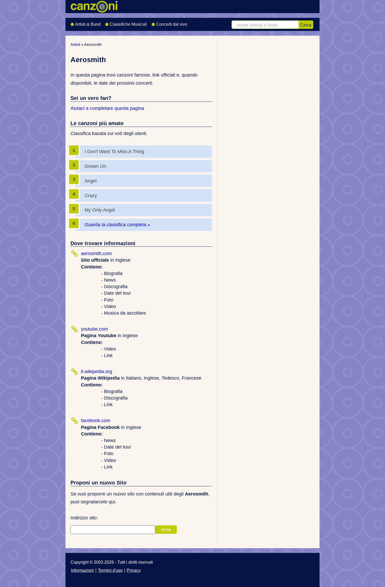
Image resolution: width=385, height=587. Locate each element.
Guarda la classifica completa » (117, 224)
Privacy (134, 570)
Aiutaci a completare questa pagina (107, 108)
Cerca (305, 25)
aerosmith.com (96, 253)
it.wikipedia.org (96, 371)
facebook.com (95, 420)
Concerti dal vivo (171, 24)
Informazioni (82, 570)
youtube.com (94, 329)
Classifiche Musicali (128, 24)
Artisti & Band (88, 24)
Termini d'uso (110, 570)
